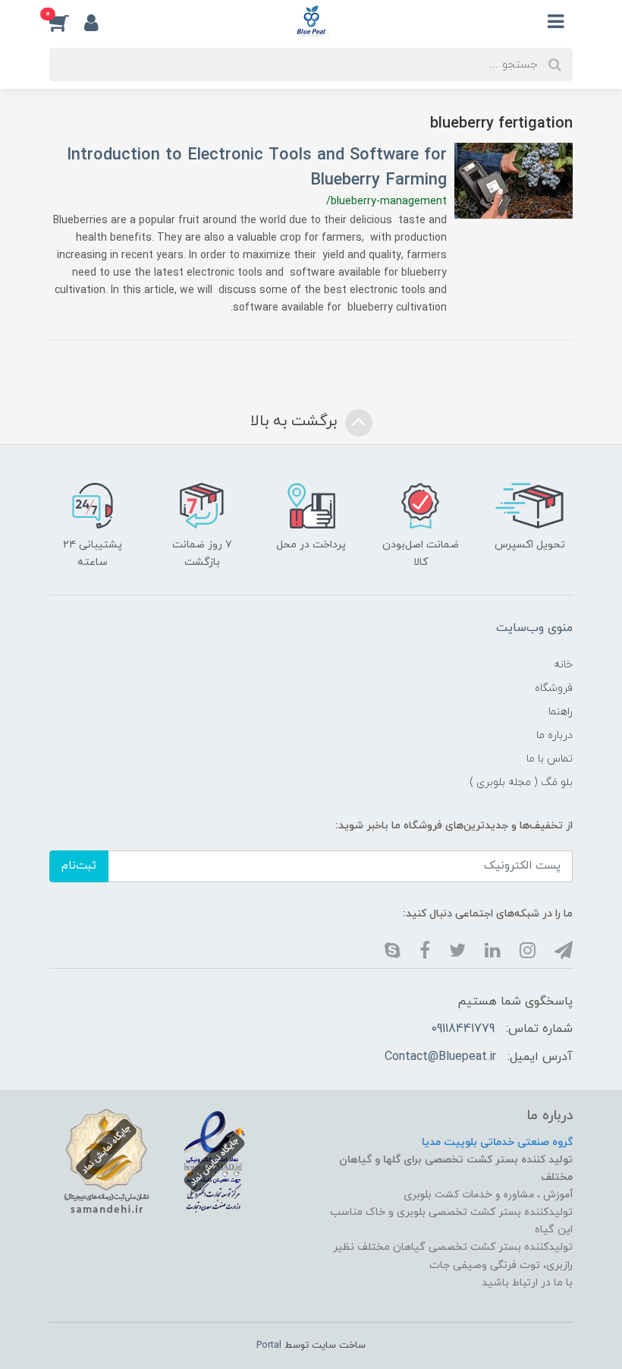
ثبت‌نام (78, 866)
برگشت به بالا (295, 422)
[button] (66, 22)
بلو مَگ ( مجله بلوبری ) (521, 782)
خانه (563, 665)
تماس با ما (549, 759)
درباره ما (554, 735)
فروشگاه (554, 688)
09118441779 (463, 1028)
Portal (268, 1345)
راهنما (560, 712)
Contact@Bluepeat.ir (440, 1057)
